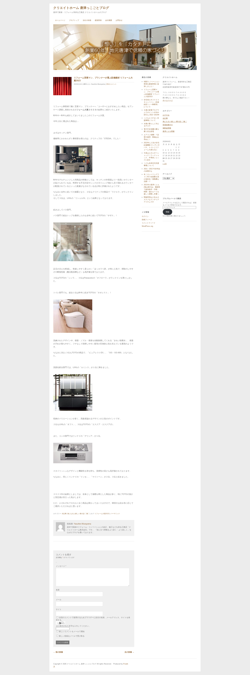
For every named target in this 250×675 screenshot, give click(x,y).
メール (58, 600)
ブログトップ (74, 20)
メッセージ (61, 566)
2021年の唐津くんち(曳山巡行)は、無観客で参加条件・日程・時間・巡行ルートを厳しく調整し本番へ (152, 189)
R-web (125, 664)
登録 (167, 212)
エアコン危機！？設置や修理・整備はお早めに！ (151, 137)
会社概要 (108, 20)
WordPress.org (147, 226)
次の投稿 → (129, 652)
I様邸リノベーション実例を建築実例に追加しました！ (152, 84)
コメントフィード (148, 223)
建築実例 (98, 20)
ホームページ (60, 20)
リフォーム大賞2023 (102, 514)
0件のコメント (111, 84)
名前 (58, 590)
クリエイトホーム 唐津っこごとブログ (81, 8)
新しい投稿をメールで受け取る (72, 636)
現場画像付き (168, 125)
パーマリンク (115, 514)
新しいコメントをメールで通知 (72, 631)
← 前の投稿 (58, 652)
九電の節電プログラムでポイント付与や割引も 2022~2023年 (151, 112)
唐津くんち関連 (168, 131)
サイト (58, 609)
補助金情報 (167, 128)
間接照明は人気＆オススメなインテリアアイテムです (151, 199)
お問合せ (119, 20)
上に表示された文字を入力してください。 (73, 626)
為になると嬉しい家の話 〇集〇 (78, 514)
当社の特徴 (87, 20)
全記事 (64, 514)
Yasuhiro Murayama (82, 524)
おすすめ (166, 115)
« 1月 (165, 164)
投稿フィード (147, 220)
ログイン (145, 216)
